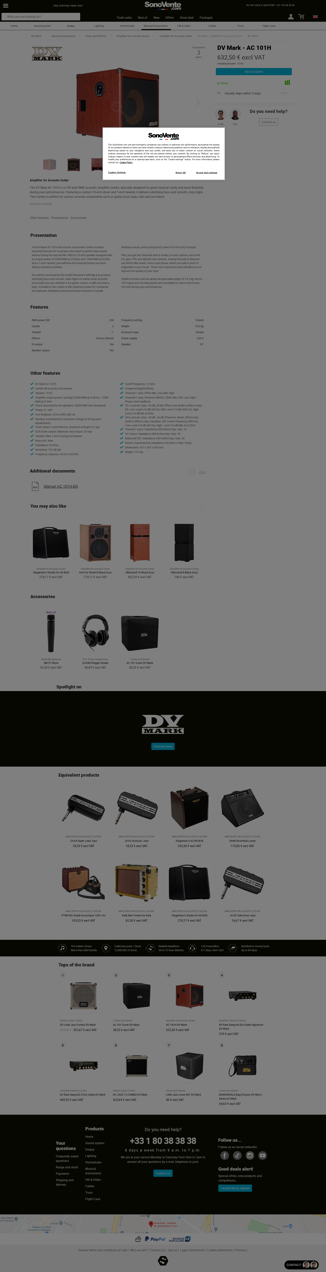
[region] (163, 153)
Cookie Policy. (126, 162)
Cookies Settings (117, 172)
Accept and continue (206, 172)
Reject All (181, 172)
